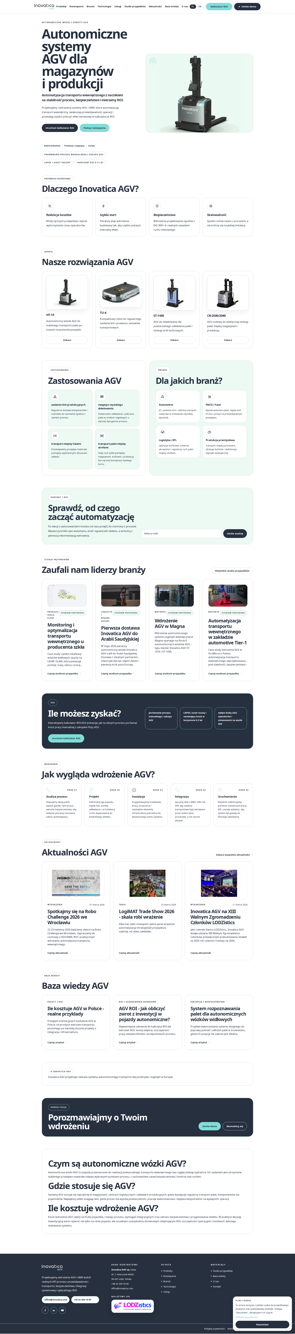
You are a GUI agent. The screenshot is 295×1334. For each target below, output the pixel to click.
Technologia (104, 6)
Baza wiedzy (172, 6)
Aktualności (155, 6)
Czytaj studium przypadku (62, 673)
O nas (185, 6)
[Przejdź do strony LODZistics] (132, 1306)
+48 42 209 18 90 (82, 1299)
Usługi (117, 6)
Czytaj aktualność (57, 952)
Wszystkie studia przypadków (232, 570)
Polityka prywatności (214, 1328)
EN (200, 6)
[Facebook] (45, 1310)
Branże (90, 6)
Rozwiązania (76, 6)
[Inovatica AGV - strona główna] (44, 6)
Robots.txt (233, 1328)
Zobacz (67, 339)
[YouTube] (62, 1310)
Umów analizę (235, 533)
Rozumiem (262, 1324)
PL (193, 6)
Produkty (167, 1270)
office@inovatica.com (55, 1299)
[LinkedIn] (53, 1310)
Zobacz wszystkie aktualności (233, 854)
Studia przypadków (135, 6)
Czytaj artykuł (55, 1042)
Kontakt (217, 1286)
